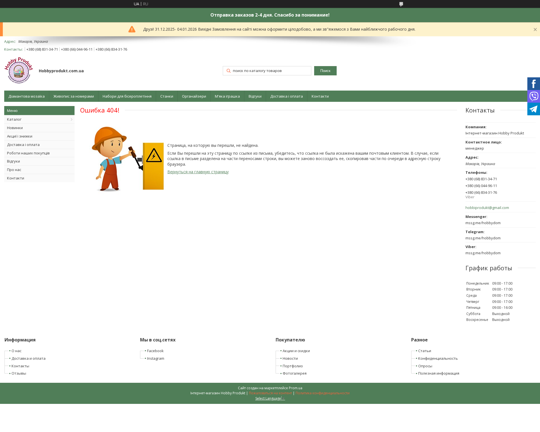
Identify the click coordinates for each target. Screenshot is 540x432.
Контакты (20, 365)
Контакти (320, 96)
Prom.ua (295, 388)
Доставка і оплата (286, 96)
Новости (290, 358)
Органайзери (194, 96)
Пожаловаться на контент (270, 393)
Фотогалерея (295, 373)
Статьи (424, 350)
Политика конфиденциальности (323, 393)
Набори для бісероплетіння (127, 96)
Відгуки (255, 96)
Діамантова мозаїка (26, 96)
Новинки (15, 127)
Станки (166, 96)
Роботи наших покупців (28, 153)
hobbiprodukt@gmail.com (487, 207)
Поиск (325, 71)
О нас (16, 350)
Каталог (14, 119)
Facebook (155, 350)
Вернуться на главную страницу (198, 171)
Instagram (155, 358)
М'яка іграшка (227, 96)
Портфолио (293, 365)
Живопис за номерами (73, 96)
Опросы (425, 365)
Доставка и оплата (29, 358)
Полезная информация (438, 373)
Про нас (14, 169)
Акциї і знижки (19, 136)
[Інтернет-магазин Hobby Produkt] (18, 71)
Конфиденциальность (438, 358)
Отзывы (19, 373)
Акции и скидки (296, 350)
